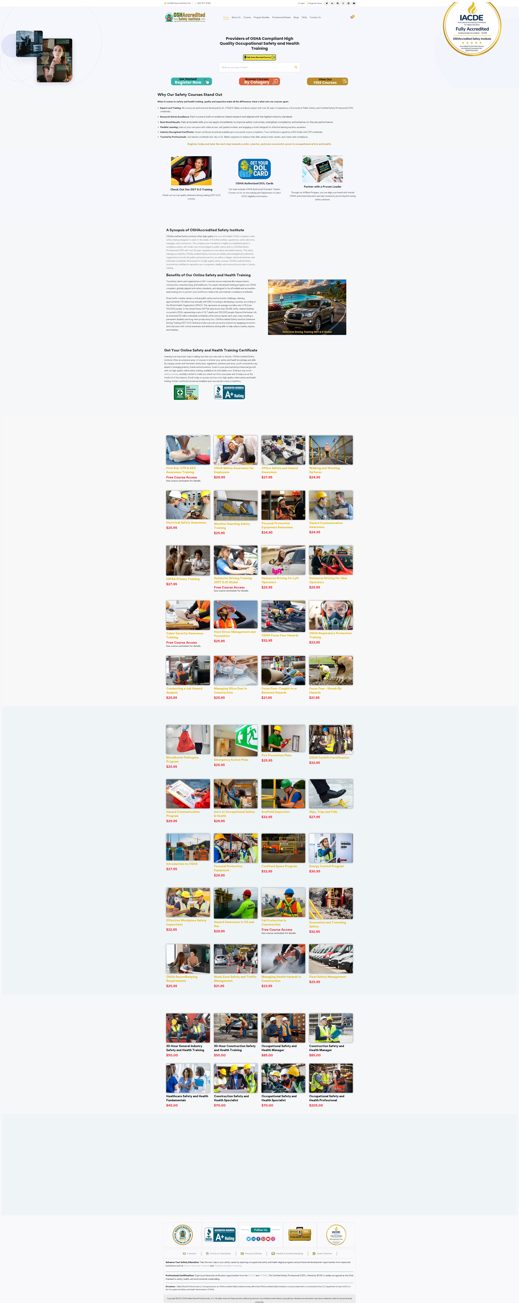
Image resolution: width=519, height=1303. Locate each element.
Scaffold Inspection (276, 811)
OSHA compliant (241, 236)
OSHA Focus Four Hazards (280, 635)
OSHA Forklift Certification (329, 757)
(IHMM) (263, 1275)
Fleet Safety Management (327, 976)
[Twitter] (249, 1239)
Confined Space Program (279, 866)
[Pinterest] (263, 1239)
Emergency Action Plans (231, 759)
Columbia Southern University (228, 1265)
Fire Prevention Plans (277, 755)
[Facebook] (258, 1239)
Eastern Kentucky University (197, 1265)
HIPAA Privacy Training (183, 579)
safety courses (171, 374)
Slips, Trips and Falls (323, 811)
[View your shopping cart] (352, 17)
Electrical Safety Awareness (186, 522)
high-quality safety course (215, 261)
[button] (255, 1211)
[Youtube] (268, 1239)
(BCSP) (251, 1275)
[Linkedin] (254, 1239)
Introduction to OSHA (182, 864)
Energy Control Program (326, 866)
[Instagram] (273, 1239)
